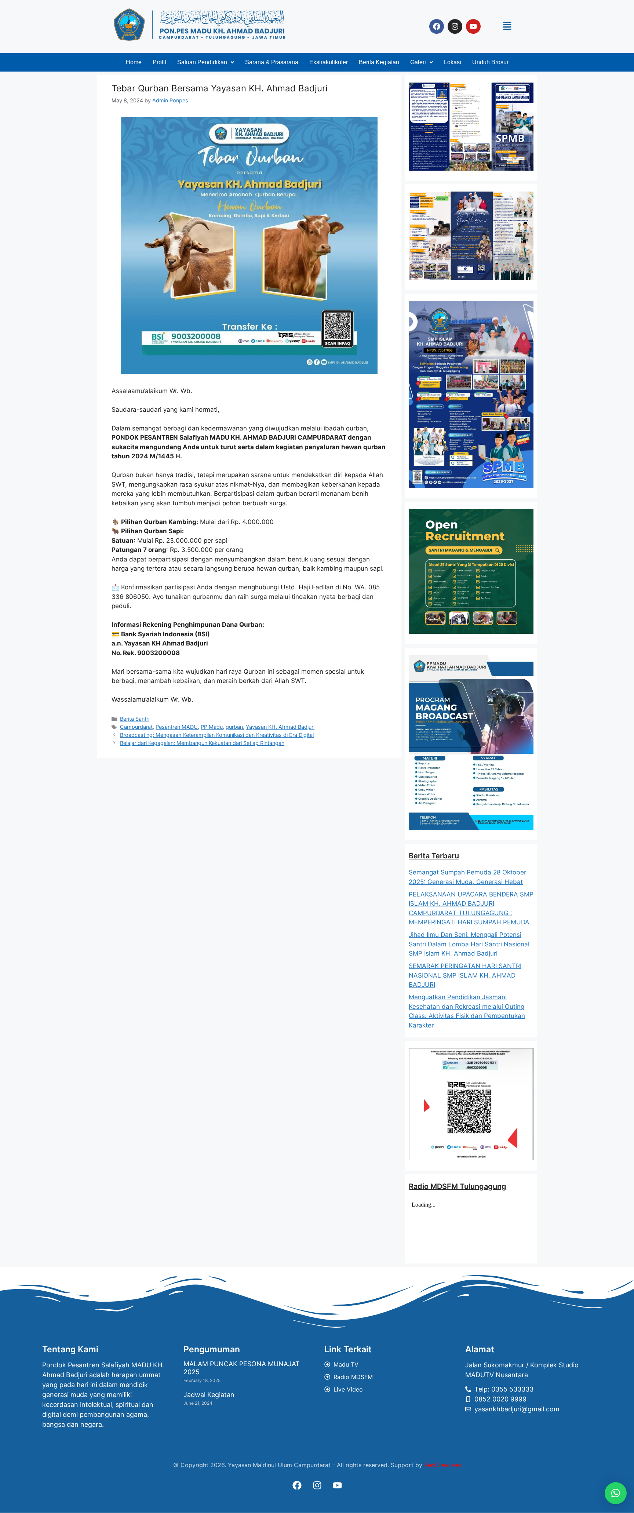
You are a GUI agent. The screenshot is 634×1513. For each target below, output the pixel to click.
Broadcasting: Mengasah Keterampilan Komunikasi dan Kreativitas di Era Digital (217, 735)
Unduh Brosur (490, 62)
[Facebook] (436, 26)
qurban (234, 727)
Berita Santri (134, 719)
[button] (507, 26)
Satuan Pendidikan (202, 62)
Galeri (418, 62)
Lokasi (452, 62)
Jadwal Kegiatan (208, 1395)
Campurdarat (136, 727)
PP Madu (212, 727)
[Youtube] (473, 26)
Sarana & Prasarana (271, 62)
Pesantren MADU (177, 727)
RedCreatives (442, 1465)
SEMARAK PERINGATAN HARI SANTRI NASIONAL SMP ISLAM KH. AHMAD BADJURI (465, 975)
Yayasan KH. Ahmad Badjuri (280, 727)
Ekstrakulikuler (328, 62)
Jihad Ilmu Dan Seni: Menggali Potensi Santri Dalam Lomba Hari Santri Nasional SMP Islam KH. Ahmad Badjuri (469, 944)
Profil (159, 62)
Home (134, 62)
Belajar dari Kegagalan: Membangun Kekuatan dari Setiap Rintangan (202, 743)
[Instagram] (455, 26)
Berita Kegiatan (379, 62)
